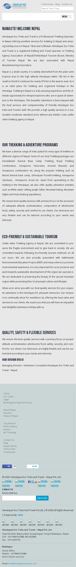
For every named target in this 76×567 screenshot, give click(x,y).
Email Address (9, 493)
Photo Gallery (10, 426)
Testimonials (47, 4)
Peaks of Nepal (11, 415)
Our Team (9, 396)
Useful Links (9, 448)
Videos (7, 429)
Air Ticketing (10, 432)
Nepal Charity (10, 446)
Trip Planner (10, 423)
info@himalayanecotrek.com (22, 563)
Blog (57, 4)
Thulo (20, 515)
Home (7, 393)
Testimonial (9, 452)
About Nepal (10, 409)
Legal (6, 399)
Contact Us (66, 4)
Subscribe (42, 498)
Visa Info (8, 413)
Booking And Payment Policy (18, 402)
